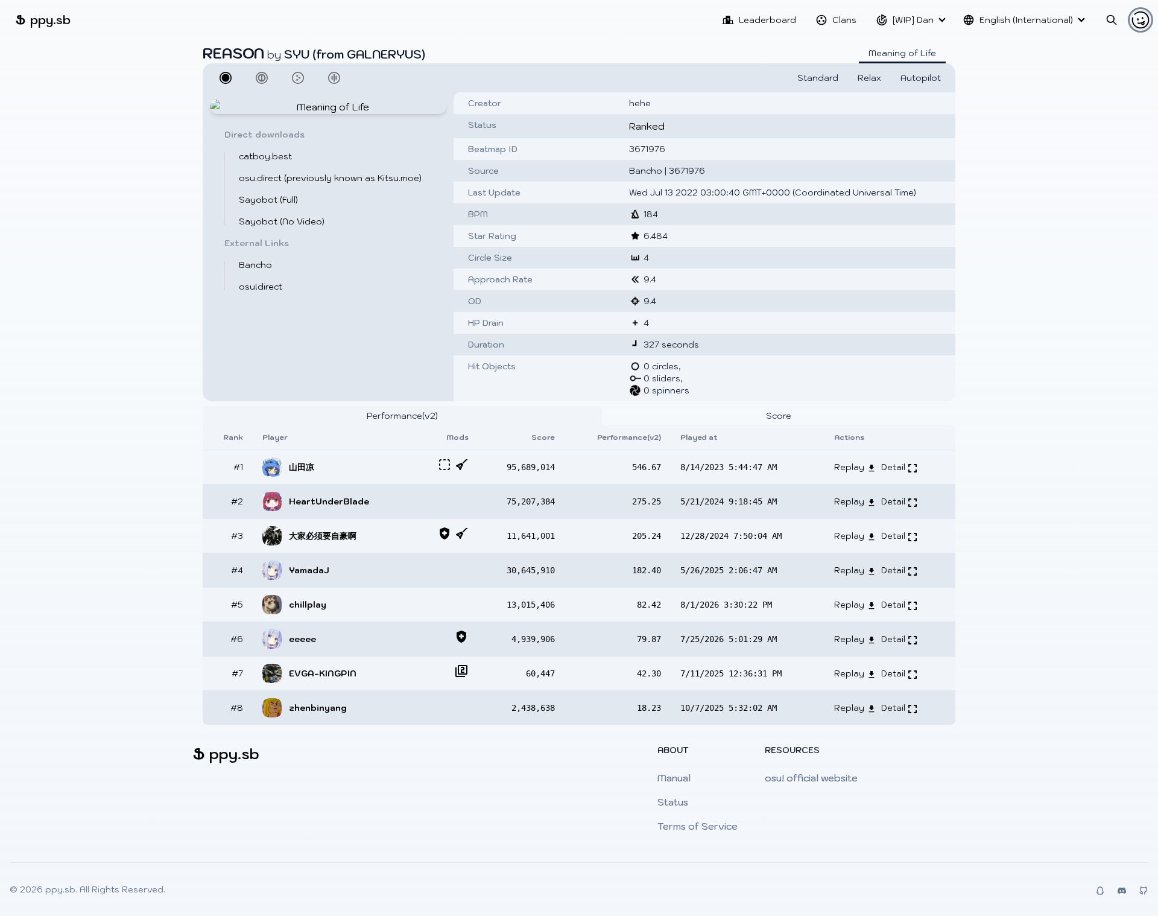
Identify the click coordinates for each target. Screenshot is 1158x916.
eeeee (302, 639)
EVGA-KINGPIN (322, 673)
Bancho (255, 264)
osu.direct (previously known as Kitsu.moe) (330, 178)
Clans (844, 19)
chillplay (307, 604)
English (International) (1026, 19)
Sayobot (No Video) (281, 221)
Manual (674, 778)
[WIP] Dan (913, 19)
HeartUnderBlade (329, 501)
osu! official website (811, 778)
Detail (894, 467)
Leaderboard (767, 19)
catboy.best (265, 156)
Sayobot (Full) (268, 199)
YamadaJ (309, 570)
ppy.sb (43, 19)
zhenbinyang (318, 707)
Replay (850, 467)
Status (672, 802)
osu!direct (260, 286)
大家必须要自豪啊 (322, 535)
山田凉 (301, 467)
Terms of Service (697, 826)
